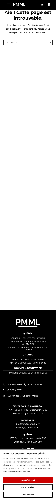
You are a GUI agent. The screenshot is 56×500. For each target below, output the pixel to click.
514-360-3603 (14, 384)
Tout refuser (28, 494)
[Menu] (8, 4)
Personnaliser (28, 487)
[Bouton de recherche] (50, 42)
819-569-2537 (14, 390)
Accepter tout (28, 480)
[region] (28, 474)
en (42, 4)
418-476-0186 (35, 384)
